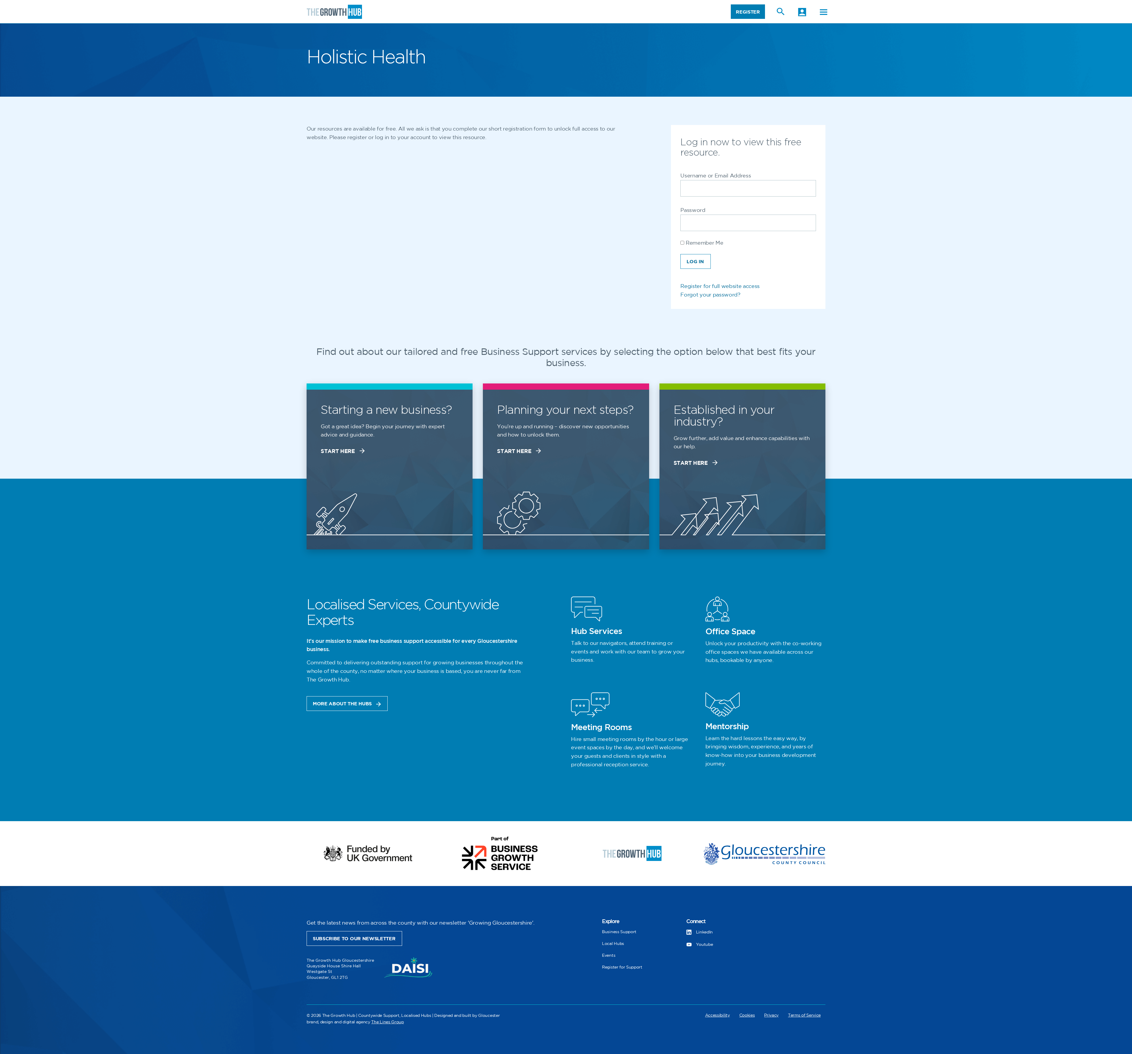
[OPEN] (823, 12)
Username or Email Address (715, 176)
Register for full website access (720, 286)
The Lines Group (387, 1022)
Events (608, 955)
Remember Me (703, 243)
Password (692, 210)
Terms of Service (804, 1015)
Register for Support (622, 967)
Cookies (747, 1015)
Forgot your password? (710, 295)
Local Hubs (613, 944)
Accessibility (717, 1015)
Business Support (619, 932)
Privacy (771, 1015)
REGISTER (748, 12)
